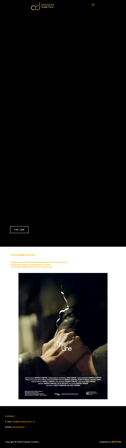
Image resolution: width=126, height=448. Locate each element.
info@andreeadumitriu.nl (23, 421)
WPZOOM (116, 442)
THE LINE (19, 229)
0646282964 (18, 427)
